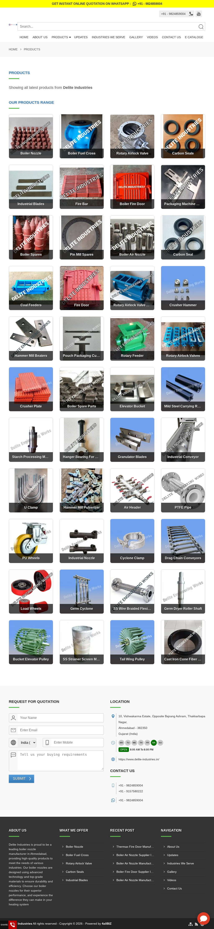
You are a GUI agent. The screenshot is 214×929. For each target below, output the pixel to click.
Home (24, 37)
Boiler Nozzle (74, 846)
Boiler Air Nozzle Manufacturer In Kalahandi (135, 880)
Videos (152, 37)
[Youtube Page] (198, 13)
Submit (19, 778)
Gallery (136, 37)
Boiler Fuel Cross (77, 855)
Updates (81, 37)
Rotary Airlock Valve (79, 863)
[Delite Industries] (13, 25)
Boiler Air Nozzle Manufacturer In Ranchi (135, 863)
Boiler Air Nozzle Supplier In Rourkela (135, 855)
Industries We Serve (108, 37)
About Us (40, 37)
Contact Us (171, 37)
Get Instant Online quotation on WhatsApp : (107, 3)
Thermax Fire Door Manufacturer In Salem (135, 846)
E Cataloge (194, 37)
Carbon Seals (75, 871)
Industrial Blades (77, 880)
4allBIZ (107, 923)
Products (60, 37)
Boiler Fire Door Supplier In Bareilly (135, 871)
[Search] (201, 26)
